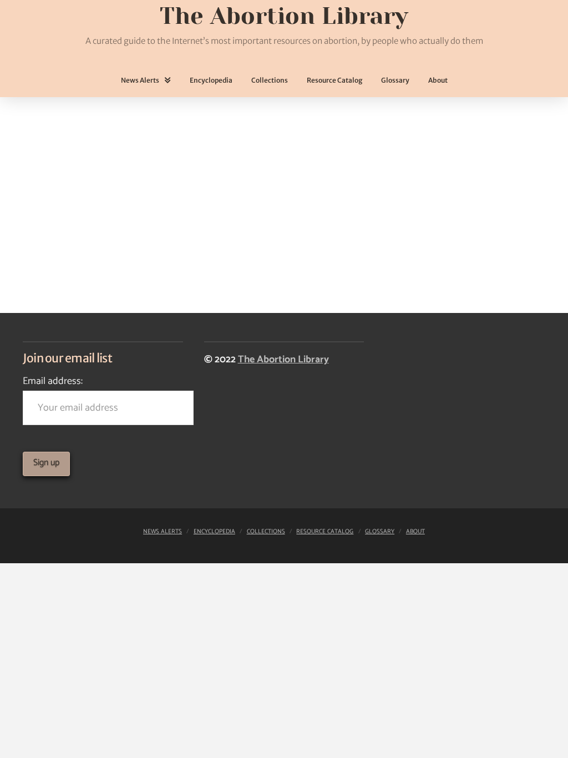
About (415, 531)
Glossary (379, 531)
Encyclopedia (214, 531)
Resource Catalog (324, 531)
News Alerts (162, 531)
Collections (266, 531)
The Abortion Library (283, 359)
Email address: (53, 381)
